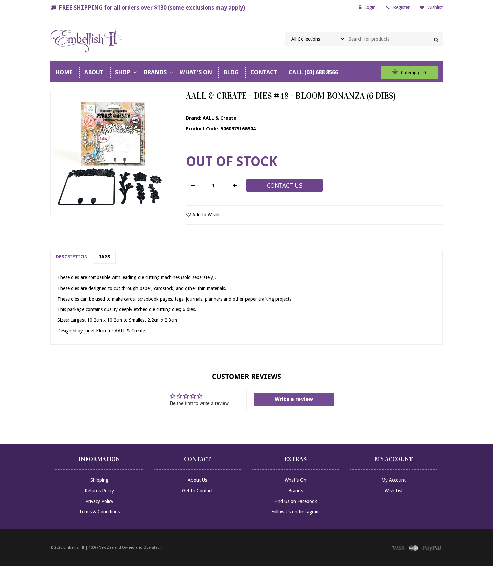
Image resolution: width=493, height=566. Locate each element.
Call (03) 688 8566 (313, 72)
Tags (104, 256)
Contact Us (284, 185)
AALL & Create (219, 118)
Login (370, 7)
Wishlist (434, 7)
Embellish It (73, 547)
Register (401, 7)
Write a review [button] (294, 399)
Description (72, 256)
